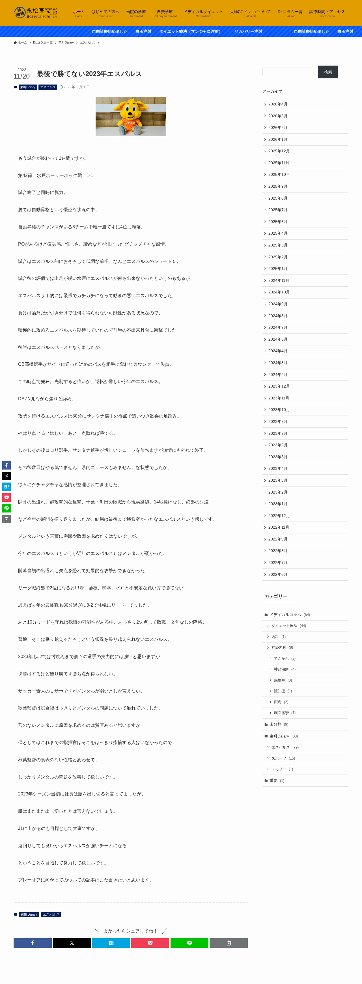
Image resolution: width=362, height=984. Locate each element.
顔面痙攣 (285, 713)
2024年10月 (279, 292)
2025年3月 (278, 245)
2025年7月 (278, 209)
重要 (277, 780)
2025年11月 (278, 163)
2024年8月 (278, 315)
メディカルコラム (290, 614)
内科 (279, 637)
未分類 (279, 724)
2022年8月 (278, 550)
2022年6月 (278, 574)
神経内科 (282, 647)
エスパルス (48, 87)
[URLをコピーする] (229, 943)
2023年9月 (278, 421)
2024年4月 (278, 351)
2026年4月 (278, 104)
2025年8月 (278, 198)
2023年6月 (278, 445)
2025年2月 (278, 257)
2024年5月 (278, 339)
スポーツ (283, 758)
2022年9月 (278, 539)
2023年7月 (278, 433)
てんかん (285, 658)
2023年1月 (278, 503)
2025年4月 (278, 233)
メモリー (282, 769)
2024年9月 (278, 304)
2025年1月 (278, 268)
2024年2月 (278, 374)
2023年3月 (278, 480)
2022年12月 (279, 515)
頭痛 (281, 702)
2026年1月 (278, 139)
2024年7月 (278, 327)
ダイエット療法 (289, 626)
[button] (33, 943)
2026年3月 (278, 116)
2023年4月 (278, 468)
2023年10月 (279, 409)
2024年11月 (278, 280)
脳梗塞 (283, 680)
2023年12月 (279, 386)
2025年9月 (278, 186)
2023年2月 (278, 492)
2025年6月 (278, 221)
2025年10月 (279, 174)
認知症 (283, 691)
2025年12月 (279, 151)
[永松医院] (36, 13)
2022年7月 (278, 562)
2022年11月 (278, 527)
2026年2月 (278, 127)
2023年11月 (278, 398)
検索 (328, 72)
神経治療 (285, 669)
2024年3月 (278, 362)
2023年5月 (278, 457)
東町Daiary (27, 87)
